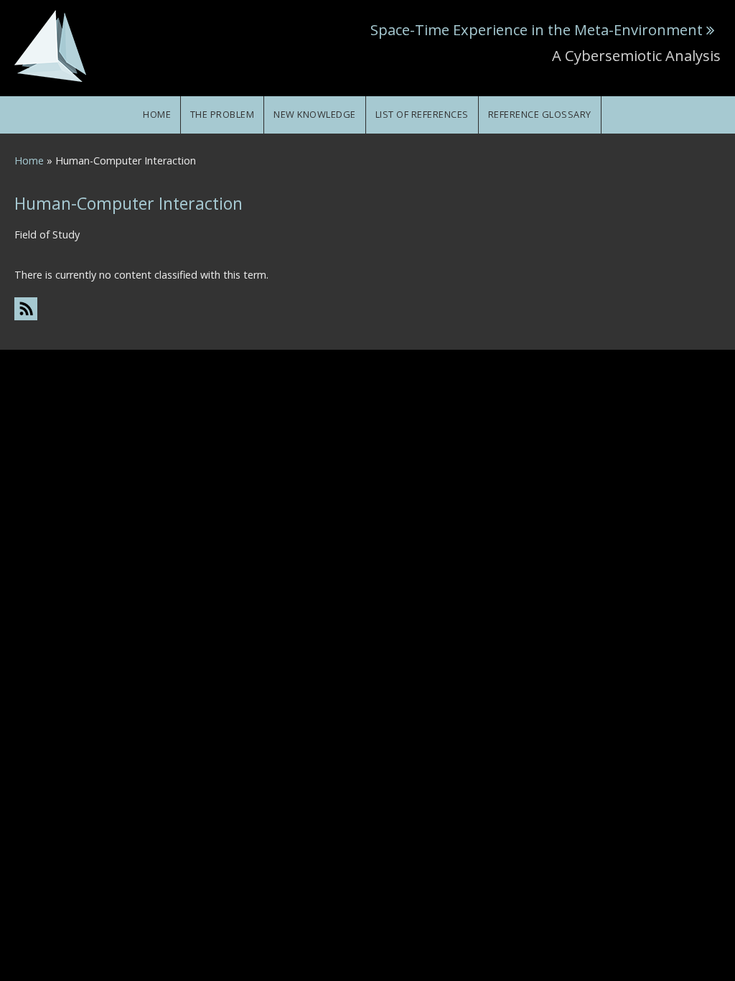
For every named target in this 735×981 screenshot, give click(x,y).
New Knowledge (314, 114)
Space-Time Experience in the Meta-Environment (536, 29)
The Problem (222, 114)
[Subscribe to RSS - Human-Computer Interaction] (367, 308)
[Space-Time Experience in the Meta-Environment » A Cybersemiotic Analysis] (50, 45)
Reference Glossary (539, 114)
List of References (422, 114)
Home (157, 114)
